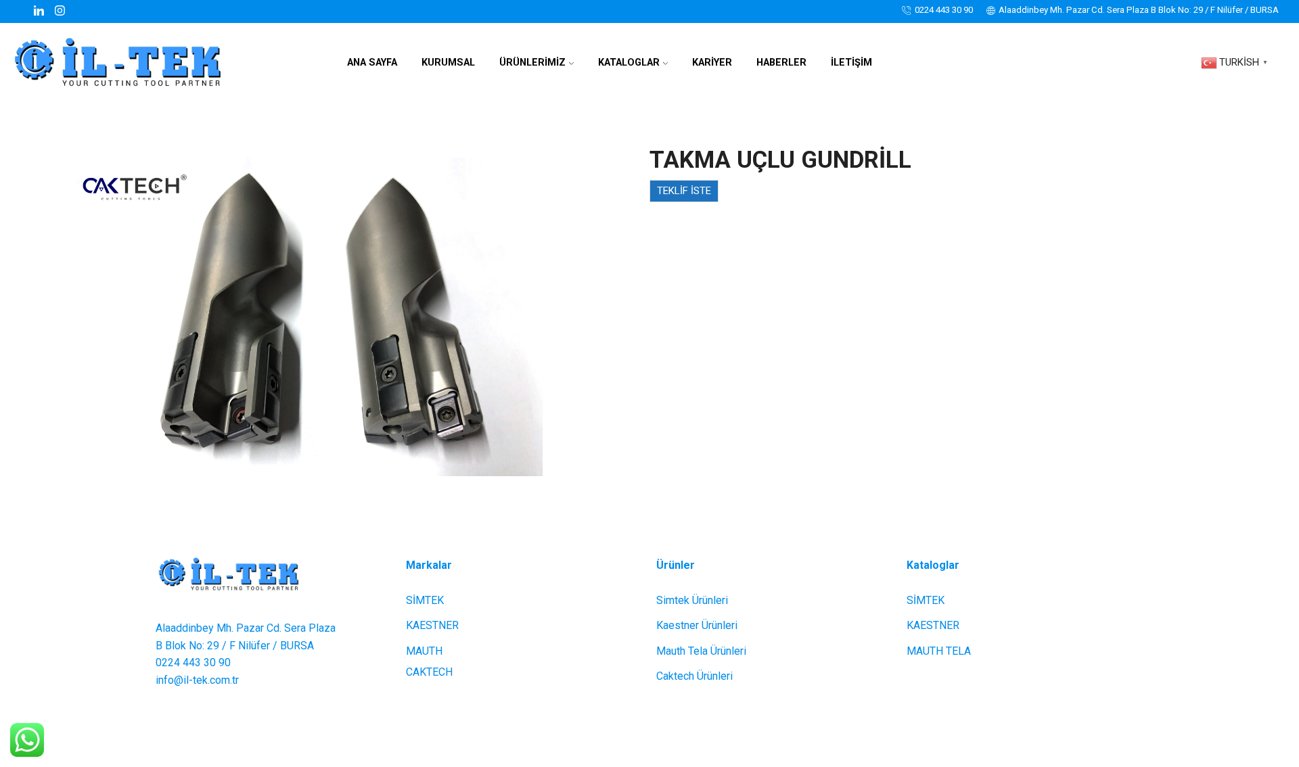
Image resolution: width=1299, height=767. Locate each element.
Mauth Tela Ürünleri (701, 651)
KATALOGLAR (629, 62)
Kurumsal (448, 62)
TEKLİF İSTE (684, 191)
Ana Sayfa (372, 62)
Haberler (781, 62)
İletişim (851, 62)
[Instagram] (60, 11)
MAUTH (424, 651)
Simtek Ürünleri (692, 600)
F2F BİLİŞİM (752, 737)
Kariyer (712, 62)
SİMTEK (425, 600)
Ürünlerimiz (532, 62)
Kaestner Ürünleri (696, 625)
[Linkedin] (39, 11)
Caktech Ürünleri (694, 676)
